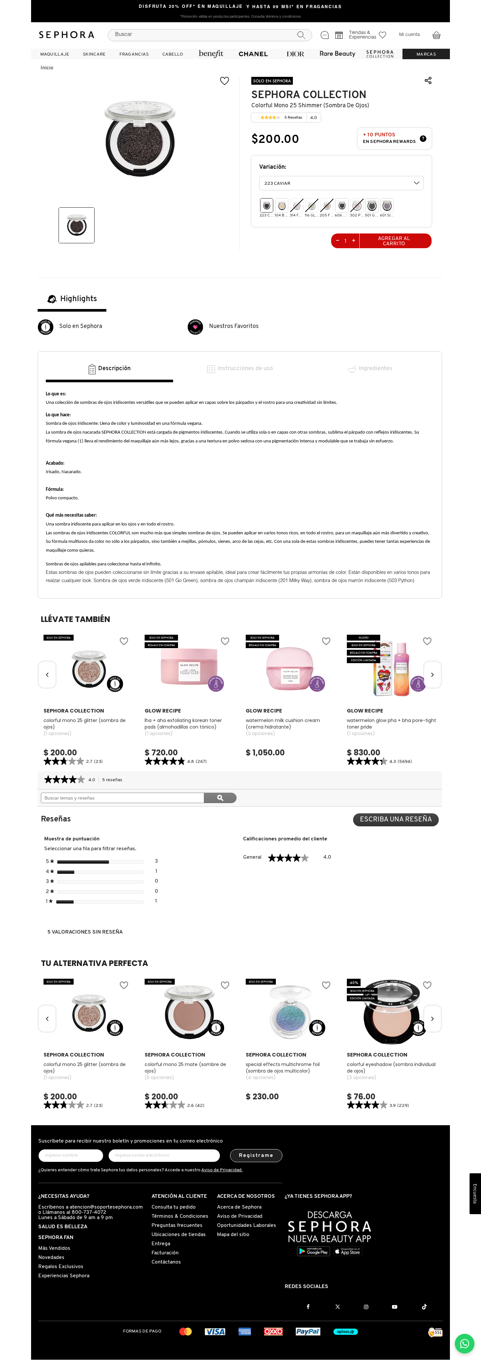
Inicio (47, 68)
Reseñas (293, 119)
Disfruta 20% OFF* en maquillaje (191, 7)
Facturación (165, 1253)
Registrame (256, 1155)
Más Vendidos (54, 1248)
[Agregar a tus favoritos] (224, 81)
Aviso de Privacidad (239, 1216)
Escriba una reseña (399, 821)
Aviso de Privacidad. (221, 1170)
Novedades (51, 1257)
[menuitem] (54, 54)
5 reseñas (114, 781)
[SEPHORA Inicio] (66, 35)
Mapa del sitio (233, 1234)
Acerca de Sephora (239, 1207)
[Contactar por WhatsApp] (464, 1343)
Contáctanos (166, 1262)
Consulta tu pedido (173, 1207)
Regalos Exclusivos (60, 1266)
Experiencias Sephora (63, 1276)
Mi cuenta (409, 35)
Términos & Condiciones (179, 1216)
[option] (77, 225)
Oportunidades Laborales (246, 1225)
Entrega (160, 1244)
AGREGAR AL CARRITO (394, 241)
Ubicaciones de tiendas (178, 1234)
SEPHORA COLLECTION (308, 95)
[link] (270, 117)
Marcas (426, 54)
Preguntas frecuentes (177, 1225)
